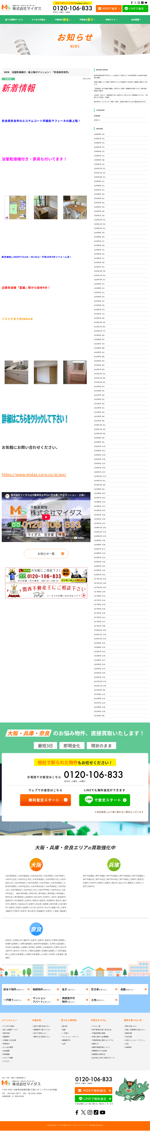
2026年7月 (99, 138)
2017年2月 (99, 621)
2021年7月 (99, 395)
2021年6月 (99, 399)
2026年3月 (99, 155)
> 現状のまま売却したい (41, 1036)
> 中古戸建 (128, 1036)
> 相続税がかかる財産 (99, 1050)
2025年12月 (99, 168)
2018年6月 (99, 553)
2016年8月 (99, 647)
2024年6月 (99, 245)
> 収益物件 (128, 1047)
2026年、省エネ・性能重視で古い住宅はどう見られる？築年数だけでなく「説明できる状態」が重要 (121, 96)
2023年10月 (99, 279)
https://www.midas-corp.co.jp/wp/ (34, 474)
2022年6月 (99, 348)
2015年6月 (99, 707)
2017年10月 (100, 587)
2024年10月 (99, 228)
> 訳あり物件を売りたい (41, 1026)
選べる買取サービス (14, 19)
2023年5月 (99, 301)
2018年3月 (99, 566)
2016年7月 (99, 651)
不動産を (62, 19)
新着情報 (8, 79)
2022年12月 (99, 322)
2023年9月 (99, 284)
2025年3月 (99, 207)
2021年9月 (99, 386)
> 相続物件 (6, 1036)
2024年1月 (99, 267)
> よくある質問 (7, 1047)
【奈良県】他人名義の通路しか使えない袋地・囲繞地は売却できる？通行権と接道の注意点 (120, 89)
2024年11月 (99, 224)
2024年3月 (99, 258)
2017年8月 (99, 596)
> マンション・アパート (70, 1036)
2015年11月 (100, 686)
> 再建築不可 (66, 1040)
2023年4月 (99, 305)
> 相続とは (95, 1043)
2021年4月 (99, 408)
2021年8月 (99, 391)
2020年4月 (99, 459)
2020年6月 (99, 450)
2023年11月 (99, 275)
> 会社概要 (6, 1050)
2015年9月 (99, 694)
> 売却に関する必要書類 (100, 1036)
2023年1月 (99, 318)
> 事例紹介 (6, 1043)
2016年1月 (99, 677)
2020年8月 (99, 442)
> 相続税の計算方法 (98, 1054)
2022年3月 (99, 361)
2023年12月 (99, 271)
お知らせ (97, 120)
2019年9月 (99, 489)
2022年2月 (99, 365)
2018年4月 (99, 562)
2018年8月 (99, 544)
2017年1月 (99, 626)
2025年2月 (99, 211)
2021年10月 (99, 382)
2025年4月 (99, 202)
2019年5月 (99, 506)
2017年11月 (100, 583)
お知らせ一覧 (46, 554)
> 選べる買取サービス (10, 1029)
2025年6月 (99, 194)
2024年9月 (99, 232)
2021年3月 (99, 412)
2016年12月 (100, 630)
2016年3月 (99, 668)
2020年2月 (99, 467)
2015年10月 (99, 690)
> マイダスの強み (8, 1026)
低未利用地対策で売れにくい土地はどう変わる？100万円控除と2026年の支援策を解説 (120, 76)
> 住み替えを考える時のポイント (103, 1058)
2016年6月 (99, 656)
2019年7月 (99, 497)
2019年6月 (99, 502)
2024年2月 (99, 262)
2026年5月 (99, 147)
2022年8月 (99, 339)
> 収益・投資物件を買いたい (134, 1029)
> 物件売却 (6, 1033)
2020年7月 (99, 446)
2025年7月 (99, 190)
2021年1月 (99, 421)
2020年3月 (99, 463)
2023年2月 (99, 314)
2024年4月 (99, 254)
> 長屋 (63, 1029)
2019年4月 (99, 510)
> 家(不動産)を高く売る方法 (101, 1029)
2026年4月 (99, 151)
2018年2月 (99, 570)
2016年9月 (99, 643)
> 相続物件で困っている (41, 1029)
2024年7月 (99, 241)
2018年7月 (99, 549)
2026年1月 (99, 164)
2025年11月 (99, 173)
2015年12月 (100, 681)
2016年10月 (100, 638)
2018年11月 (100, 532)
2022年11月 (99, 326)
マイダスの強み (38, 19)
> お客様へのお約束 (9, 1040)
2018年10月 (100, 536)
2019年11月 (99, 480)
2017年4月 (99, 613)
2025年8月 (99, 185)
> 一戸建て (65, 1033)
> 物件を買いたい (130, 1026)
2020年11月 (99, 429)
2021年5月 (99, 403)
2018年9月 (99, 540)
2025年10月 (99, 177)
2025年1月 (99, 215)
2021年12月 (99, 373)
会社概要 (135, 19)
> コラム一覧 (95, 1026)
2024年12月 (99, 220)
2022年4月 (99, 356)
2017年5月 (99, 609)
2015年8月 (99, 698)
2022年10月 (99, 331)
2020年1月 (99, 472)
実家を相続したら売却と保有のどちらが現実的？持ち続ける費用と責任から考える (120, 83)
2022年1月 (99, 369)
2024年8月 (99, 237)
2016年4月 (99, 664)
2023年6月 (99, 296)
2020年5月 (99, 455)
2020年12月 (99, 425)
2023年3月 (99, 309)
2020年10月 (99, 433)
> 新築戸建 (128, 1033)
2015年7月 (99, 703)
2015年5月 (99, 711)
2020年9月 (99, 438)
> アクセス (5, 1061)
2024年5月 (99, 250)
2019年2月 (99, 519)
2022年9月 (99, 335)
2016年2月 (99, 673)
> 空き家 (64, 1026)
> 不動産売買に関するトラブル (102, 1040)
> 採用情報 (6, 1054)
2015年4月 (99, 715)
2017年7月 (99, 600)
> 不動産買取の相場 (98, 1033)
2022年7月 (99, 344)
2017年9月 (99, 592)
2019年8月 (99, 493)
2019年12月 (100, 476)
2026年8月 (99, 134)
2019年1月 (99, 523)
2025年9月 (99, 181)
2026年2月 (99, 160)
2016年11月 (100, 634)
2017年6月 (99, 604)
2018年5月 (99, 557)
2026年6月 (99, 143)
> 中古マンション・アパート (134, 1040)
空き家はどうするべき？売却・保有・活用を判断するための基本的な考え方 (120, 101)
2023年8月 (99, 288)
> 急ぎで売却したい (39, 1033)
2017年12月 (100, 579)
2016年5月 (99, 660)
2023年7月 (99, 292)
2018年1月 (99, 574)
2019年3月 (99, 515)
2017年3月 (99, 617)
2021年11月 (99, 378)
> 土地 (63, 1043)
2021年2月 (99, 416)
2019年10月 (99, 485)
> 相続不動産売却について (100, 1047)
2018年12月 (100, 527)
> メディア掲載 (7, 1058)
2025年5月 (99, 198)
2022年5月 (99, 352)
